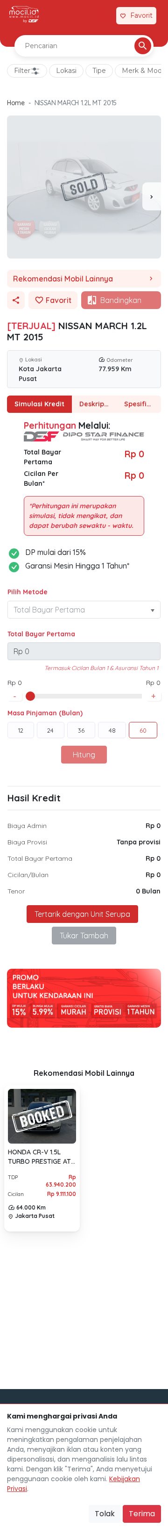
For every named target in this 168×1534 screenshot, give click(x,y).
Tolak (105, 1513)
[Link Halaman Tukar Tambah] (103, 16)
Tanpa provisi (139, 842)
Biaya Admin (27, 825)
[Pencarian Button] (142, 45)
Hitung (84, 754)
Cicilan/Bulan (28, 875)
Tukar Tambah (84, 935)
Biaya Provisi (27, 842)
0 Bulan (148, 891)
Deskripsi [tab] (94, 404)
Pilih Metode (27, 592)
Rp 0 (153, 825)
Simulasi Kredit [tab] (39, 404)
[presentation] (151, 196)
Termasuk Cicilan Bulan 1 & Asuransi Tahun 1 (101, 667)
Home (16, 103)
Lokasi (66, 70)
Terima (142, 1513)
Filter (22, 70)
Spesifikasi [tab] (142, 404)
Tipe (99, 70)
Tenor (16, 891)
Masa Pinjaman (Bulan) (45, 713)
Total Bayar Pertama (41, 634)
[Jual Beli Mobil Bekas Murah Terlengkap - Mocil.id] (24, 14)
